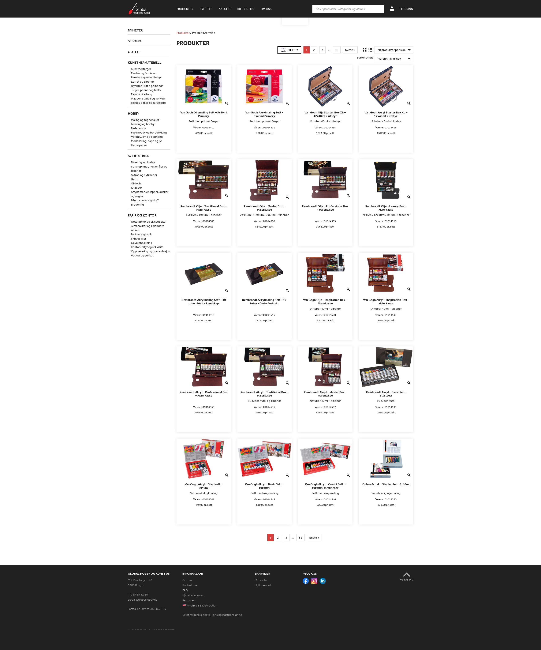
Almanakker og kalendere (147, 226)
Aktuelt (225, 9)
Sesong (134, 41)
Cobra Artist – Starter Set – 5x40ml (386, 484)
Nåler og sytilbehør (143, 162)
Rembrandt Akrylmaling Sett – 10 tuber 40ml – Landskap (204, 301)
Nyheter (205, 9)
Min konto (261, 580)
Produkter (184, 9)
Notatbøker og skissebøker (149, 221)
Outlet (134, 52)
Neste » (350, 50)
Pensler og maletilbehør (146, 77)
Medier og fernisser (144, 73)
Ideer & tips (245, 9)
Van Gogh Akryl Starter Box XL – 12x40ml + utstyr (386, 114)
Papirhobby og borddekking (149, 132)
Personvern (189, 600)
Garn (134, 179)
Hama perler (139, 145)
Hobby (133, 113)
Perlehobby (138, 128)
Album (135, 230)
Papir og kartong (141, 94)
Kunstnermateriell (144, 62)
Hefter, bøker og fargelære (148, 103)
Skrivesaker (138, 238)
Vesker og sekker (142, 255)
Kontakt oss (189, 585)
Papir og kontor (142, 215)
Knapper (136, 187)
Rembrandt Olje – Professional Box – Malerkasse (325, 208)
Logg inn (406, 9)
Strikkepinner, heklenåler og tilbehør (149, 169)
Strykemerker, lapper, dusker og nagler (149, 194)
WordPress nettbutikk (142, 629)
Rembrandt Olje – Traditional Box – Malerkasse (203, 208)
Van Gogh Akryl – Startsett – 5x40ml (204, 486)
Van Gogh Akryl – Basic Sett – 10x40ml (264, 486)
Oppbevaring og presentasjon (150, 251)
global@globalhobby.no (142, 599)
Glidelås (136, 183)
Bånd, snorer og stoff (144, 200)
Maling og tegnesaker (145, 120)
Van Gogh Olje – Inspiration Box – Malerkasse (325, 301)
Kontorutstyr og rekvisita (147, 247)
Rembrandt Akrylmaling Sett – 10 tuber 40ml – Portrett (264, 301)
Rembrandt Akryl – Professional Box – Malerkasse (204, 394)
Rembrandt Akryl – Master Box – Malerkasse (325, 394)
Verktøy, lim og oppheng (147, 137)
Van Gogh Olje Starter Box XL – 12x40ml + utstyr (325, 114)
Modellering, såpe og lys (147, 141)
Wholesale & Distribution (201, 605)
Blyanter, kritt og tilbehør (147, 86)
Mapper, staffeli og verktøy (148, 98)
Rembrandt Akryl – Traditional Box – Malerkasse (264, 394)
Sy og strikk (138, 156)
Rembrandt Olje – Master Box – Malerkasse (264, 208)
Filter (292, 50)
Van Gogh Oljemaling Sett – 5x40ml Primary (203, 114)
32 (336, 50)
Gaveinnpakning (141, 243)
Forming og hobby (142, 124)
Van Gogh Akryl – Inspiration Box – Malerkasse (386, 301)
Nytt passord (263, 585)
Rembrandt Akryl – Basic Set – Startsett (386, 394)
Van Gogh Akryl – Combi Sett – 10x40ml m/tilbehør (325, 486)
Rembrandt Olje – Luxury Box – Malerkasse (386, 208)
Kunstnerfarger (141, 69)
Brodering (137, 204)
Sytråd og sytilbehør (144, 175)
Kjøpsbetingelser (192, 595)
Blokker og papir (141, 234)
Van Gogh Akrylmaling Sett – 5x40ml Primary (264, 114)
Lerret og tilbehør (142, 81)
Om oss (266, 9)
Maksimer (169, 629)
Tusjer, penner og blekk (146, 90)
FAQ (185, 590)
